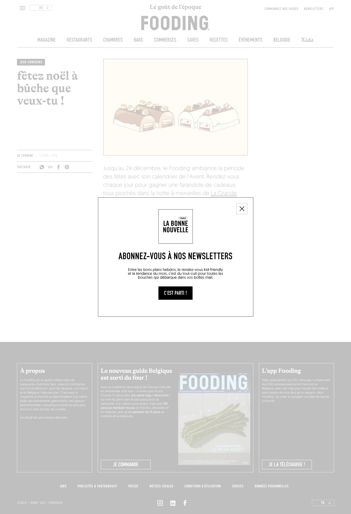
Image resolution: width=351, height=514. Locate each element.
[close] (242, 208)
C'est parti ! (175, 293)
